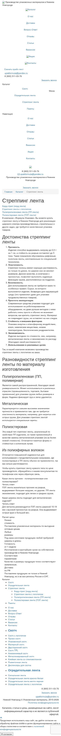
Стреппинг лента (30, 101)
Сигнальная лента (17, 675)
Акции (32, 56)
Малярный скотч (16, 644)
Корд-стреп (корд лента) (26, 591)
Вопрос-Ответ (30, 29)
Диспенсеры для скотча (19, 665)
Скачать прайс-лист (13, 69)
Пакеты (30, 108)
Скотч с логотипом (17, 635)
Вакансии (30, 49)
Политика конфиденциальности (43, 702)
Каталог (32, 9)
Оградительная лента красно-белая (25, 678)
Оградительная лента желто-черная (25, 681)
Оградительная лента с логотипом (25, 684)
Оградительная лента (25, 95)
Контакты (31, 62)
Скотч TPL (13, 650)
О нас (30, 16)
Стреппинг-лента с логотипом (28, 594)
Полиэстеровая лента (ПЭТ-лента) (31, 600)
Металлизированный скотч (21, 656)
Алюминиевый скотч (18, 653)
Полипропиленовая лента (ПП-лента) (32, 597)
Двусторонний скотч (17, 647)
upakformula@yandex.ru (16, 73)
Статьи (30, 42)
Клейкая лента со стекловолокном (24, 659)
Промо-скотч (14, 638)
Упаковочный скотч (17, 641)
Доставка (30, 22)
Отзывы (30, 36)
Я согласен (6, 734)
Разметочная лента (17, 662)
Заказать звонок (49, 80)
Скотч (25, 88)
